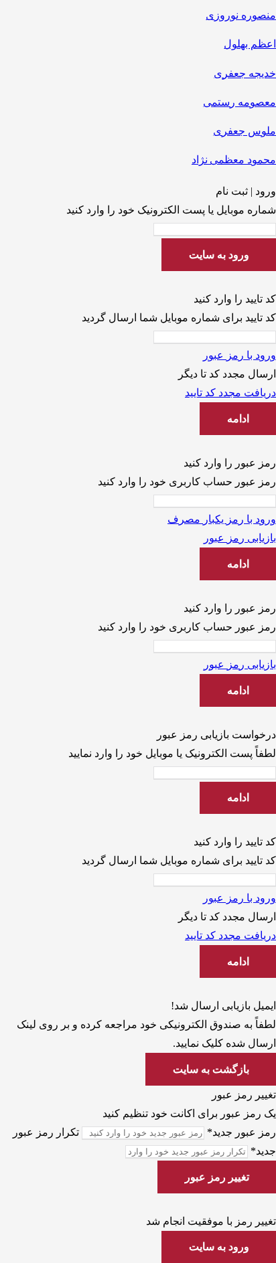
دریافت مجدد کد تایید (230, 392)
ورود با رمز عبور (239, 355)
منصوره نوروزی (241, 15)
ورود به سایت (219, 254)
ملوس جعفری (244, 131)
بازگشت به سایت (211, 1069)
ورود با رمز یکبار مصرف (221, 519)
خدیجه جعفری (245, 73)
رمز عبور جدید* (241, 1132)
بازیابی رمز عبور (240, 537)
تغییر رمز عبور (217, 1177)
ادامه (238, 418)
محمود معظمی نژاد (234, 159)
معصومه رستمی (239, 102)
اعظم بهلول (250, 44)
